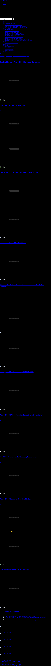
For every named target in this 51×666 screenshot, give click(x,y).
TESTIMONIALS (6, 44)
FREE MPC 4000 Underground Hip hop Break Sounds (17, 39)
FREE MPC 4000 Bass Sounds (12, 31)
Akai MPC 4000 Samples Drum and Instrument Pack (16, 27)
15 (10, 611)
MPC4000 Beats (7, 632)
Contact (15, 665)
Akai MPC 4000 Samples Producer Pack (13, 25)
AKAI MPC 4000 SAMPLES (9, 23)
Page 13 (27, 56)
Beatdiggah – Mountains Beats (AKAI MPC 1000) (17, 372)
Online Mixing (8, 47)
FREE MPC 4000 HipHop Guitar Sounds (14, 33)
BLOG (4, 51)
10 (5, 611)
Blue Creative (21, 663)
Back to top (2, 53)
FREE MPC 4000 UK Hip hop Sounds (13, 38)
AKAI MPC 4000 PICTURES (11, 43)
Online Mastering (9, 49)
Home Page (2, 56)
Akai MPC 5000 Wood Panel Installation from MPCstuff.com (21, 415)
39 (0, 110)
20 (15, 611)
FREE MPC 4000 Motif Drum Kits (12, 35)
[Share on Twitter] (5, 101)
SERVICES (5, 45)
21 (16, 611)
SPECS (4, 41)
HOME (4, 21)
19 (14, 611)
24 (0, 462)
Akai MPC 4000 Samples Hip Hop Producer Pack (15, 26)
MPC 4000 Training (9, 46)
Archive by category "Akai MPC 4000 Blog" (15, 56)
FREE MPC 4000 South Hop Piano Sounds (14, 34)
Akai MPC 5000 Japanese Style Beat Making (15, 499)
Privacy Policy (18, 664)
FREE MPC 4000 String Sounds (12, 32)
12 (7, 611)
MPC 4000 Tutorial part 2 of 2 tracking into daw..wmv (18, 457)
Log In (4, 2)
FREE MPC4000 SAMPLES (9, 28)
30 (0, 291)
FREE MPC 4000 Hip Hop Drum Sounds (14, 37)
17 (12, 611)
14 (9, 611)
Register (4, 4)
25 (0, 177)
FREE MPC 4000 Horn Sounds (12, 29)
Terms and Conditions (9, 664)
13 (8, 611)
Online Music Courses (10, 50)
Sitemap (20, 665)
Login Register (3, 0)
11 (6, 611)
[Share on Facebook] (1, 101)
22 (17, 611)
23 (18, 611)
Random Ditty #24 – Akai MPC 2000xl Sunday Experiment (20, 62)
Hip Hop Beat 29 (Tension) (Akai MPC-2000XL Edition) (19, 172)
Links (3, 664)
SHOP (4, 22)
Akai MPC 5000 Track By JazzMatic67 (13, 105)
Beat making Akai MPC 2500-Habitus (13, 243)
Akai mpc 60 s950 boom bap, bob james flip (14, 569)
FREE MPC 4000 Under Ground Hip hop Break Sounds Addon (18, 40)
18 (13, 611)
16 (11, 611)
